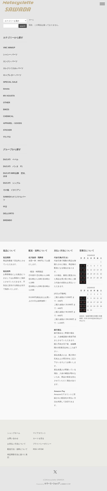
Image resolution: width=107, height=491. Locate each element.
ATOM (40, 449)
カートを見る (38, 438)
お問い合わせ (12, 438)
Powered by (40, 484)
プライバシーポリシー (42, 444)
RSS (35, 449)
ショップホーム (13, 433)
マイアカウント (39, 433)
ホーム (31, 20)
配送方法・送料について (17, 449)
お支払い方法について (16, 444)
